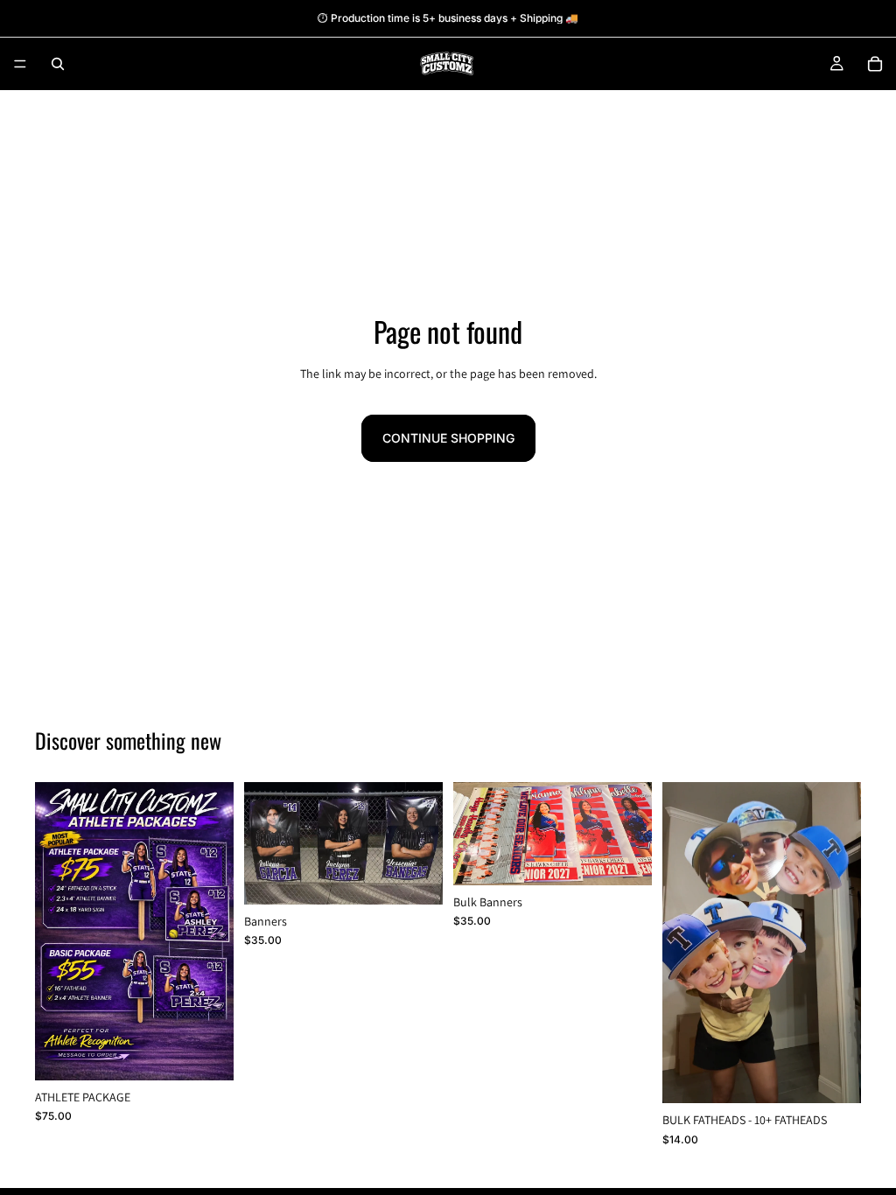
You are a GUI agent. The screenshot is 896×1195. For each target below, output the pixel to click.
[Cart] (875, 64)
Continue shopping (448, 437)
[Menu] (20, 64)
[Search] (57, 64)
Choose (221, 1052)
